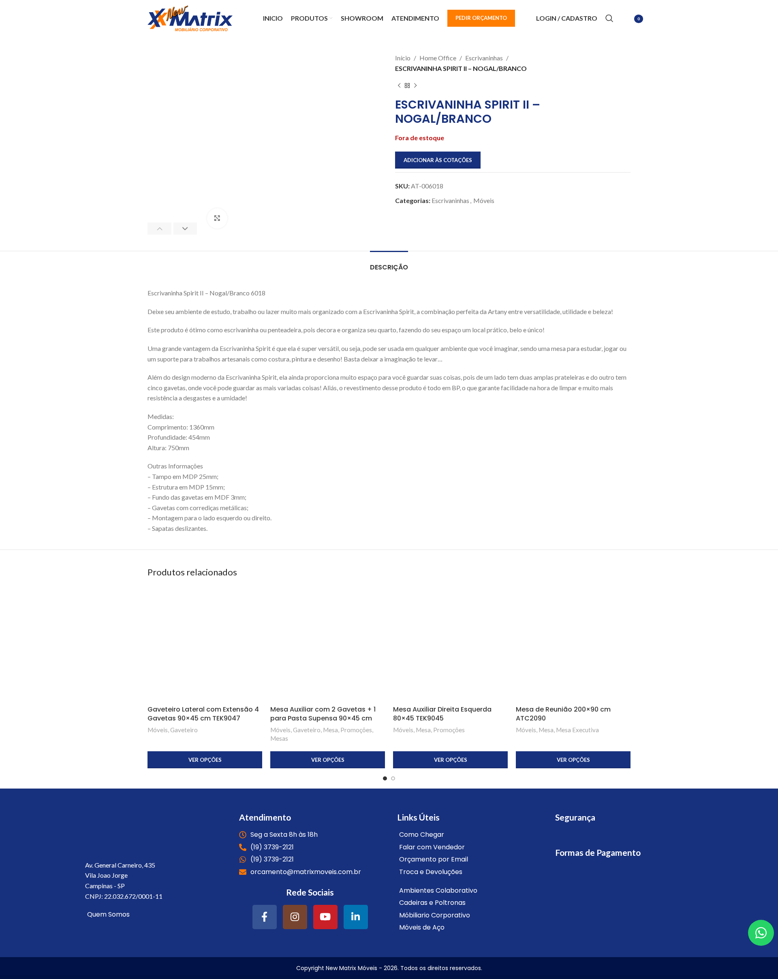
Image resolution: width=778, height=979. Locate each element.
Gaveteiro (184, 729)
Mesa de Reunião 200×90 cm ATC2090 (563, 714)
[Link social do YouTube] (325, 917)
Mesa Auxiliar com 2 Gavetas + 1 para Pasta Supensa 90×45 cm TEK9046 (323, 718)
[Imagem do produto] (204, 644)
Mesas (279, 738)
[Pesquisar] (609, 18)
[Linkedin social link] (356, 917)
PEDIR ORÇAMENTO (481, 18)
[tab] (389, 263)
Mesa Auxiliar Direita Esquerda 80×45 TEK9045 (442, 714)
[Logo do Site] (190, 17)
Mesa (330, 729)
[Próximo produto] (415, 85)
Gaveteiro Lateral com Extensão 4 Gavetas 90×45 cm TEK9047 (203, 714)
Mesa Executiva (577, 729)
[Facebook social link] (264, 917)
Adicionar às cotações (438, 160)
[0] (626, 19)
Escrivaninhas (484, 58)
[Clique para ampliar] (217, 218)
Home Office (437, 58)
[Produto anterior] (399, 85)
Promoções (356, 729)
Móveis (483, 200)
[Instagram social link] (295, 917)
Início (402, 58)
